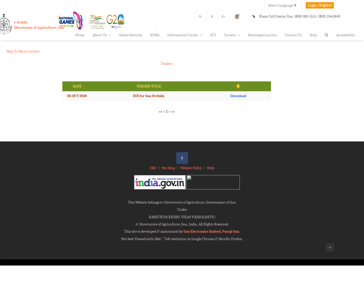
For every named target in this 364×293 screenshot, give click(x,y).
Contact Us (293, 35)
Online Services (130, 35)
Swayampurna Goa (262, 35)
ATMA (154, 35)
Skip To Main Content (23, 51)
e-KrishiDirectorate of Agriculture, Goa (39, 25)
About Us (99, 35)
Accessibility (345, 35)
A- (200, 16)
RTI (213, 35)
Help (313, 35)
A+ (223, 16)
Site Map (168, 168)
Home (79, 35)
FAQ (153, 168)
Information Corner (182, 35)
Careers (230, 35)
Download (238, 96)
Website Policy (191, 168)
